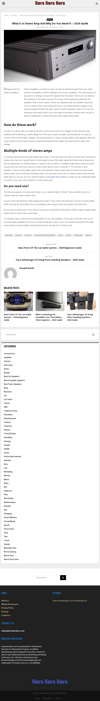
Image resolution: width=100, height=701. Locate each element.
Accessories (9, 354)
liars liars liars (50, 3)
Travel (6, 540)
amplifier (8, 235)
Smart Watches (10, 517)
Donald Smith (43, 27)
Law (5, 468)
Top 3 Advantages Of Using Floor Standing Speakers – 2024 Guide (50, 260)
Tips (6, 536)
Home (6, 453)
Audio (6, 369)
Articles (49, 19)
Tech (6, 533)
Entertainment (10, 418)
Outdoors (8, 491)
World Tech (9, 556)
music (60, 235)
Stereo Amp (78, 235)
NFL (5, 487)
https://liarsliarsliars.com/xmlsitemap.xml (70, 601)
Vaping (7, 544)
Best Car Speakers (12, 376)
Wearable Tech (10, 548)
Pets (6, 495)
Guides (7, 445)
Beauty (7, 373)
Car (5, 395)
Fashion (7, 422)
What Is (88, 235)
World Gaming (10, 552)
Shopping (8, 514)
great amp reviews (58, 177)
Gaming (7, 441)
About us (5, 601)
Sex (5, 510)
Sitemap (4, 612)
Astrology (8, 365)
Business (8, 392)
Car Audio (8, 399)
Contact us (5, 615)
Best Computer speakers (14, 380)
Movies (7, 475)
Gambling (8, 437)
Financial (8, 426)
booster (28, 235)
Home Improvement (12, 456)
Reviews (7, 506)
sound (68, 235)
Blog (6, 388)
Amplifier (8, 357)
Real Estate (8, 498)
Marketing (8, 472)
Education (8, 414)
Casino (7, 403)
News (6, 483)
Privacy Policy (7, 608)
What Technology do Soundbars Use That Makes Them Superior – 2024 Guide (49, 317)
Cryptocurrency (10, 411)
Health (6, 449)
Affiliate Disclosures (9, 604)
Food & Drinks (10, 434)
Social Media (9, 521)
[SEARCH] (93, 334)
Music (6, 479)
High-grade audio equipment (45, 235)
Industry (7, 460)
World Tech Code (11, 559)
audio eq (18, 235)
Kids (6, 464)
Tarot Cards (9, 529)
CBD (5, 407)
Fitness (7, 430)
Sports (7, 525)
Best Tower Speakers (13, 384)
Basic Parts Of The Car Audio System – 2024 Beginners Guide (50, 248)
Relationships (10, 502)
